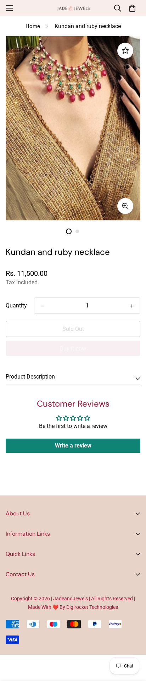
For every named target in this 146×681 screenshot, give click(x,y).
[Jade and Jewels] (73, 8)
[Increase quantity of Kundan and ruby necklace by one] (132, 306)
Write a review (73, 445)
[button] (132, 8)
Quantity (16, 305)
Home (33, 26)
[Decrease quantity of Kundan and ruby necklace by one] (42, 306)
